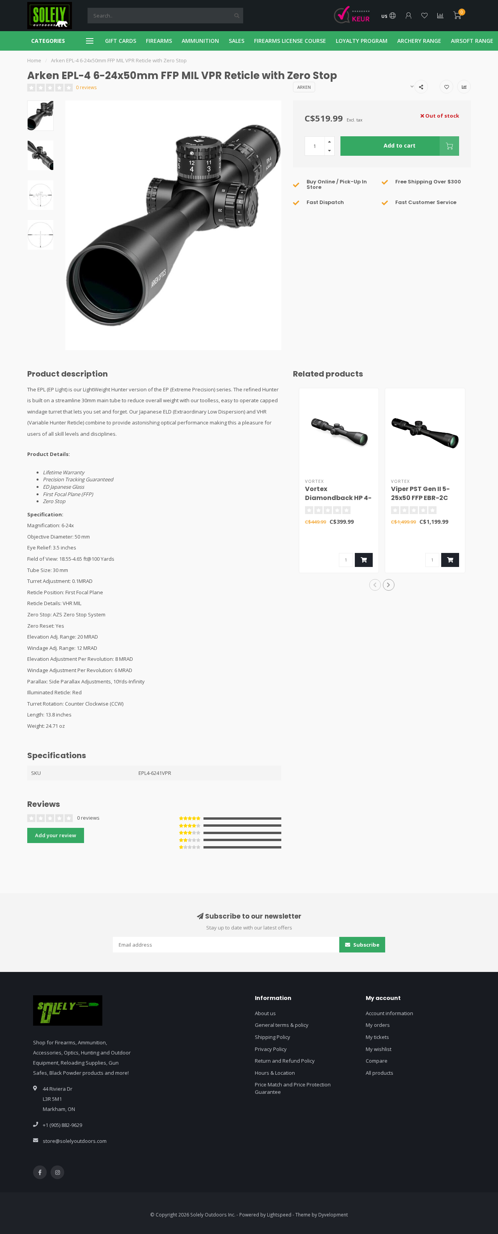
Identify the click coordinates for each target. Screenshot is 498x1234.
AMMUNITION (200, 40)
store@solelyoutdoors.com (75, 1140)
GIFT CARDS (120, 40)
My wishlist (378, 1049)
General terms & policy (282, 1024)
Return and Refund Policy (285, 1060)
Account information (389, 1013)
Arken (304, 87)
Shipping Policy (272, 1036)
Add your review (55, 835)
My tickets (377, 1036)
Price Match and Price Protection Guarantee (293, 1088)
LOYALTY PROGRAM (362, 40)
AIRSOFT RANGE (472, 40)
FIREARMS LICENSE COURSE (290, 40)
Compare (377, 1060)
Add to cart (400, 145)
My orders (378, 1024)
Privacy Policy (271, 1049)
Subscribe (365, 944)
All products (379, 1072)
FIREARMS (159, 40)
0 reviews (86, 87)
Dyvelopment (333, 1214)
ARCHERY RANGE (419, 40)
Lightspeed (279, 1214)
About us (265, 1013)
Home (34, 60)
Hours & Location (275, 1072)
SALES (236, 40)
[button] (375, 585)
